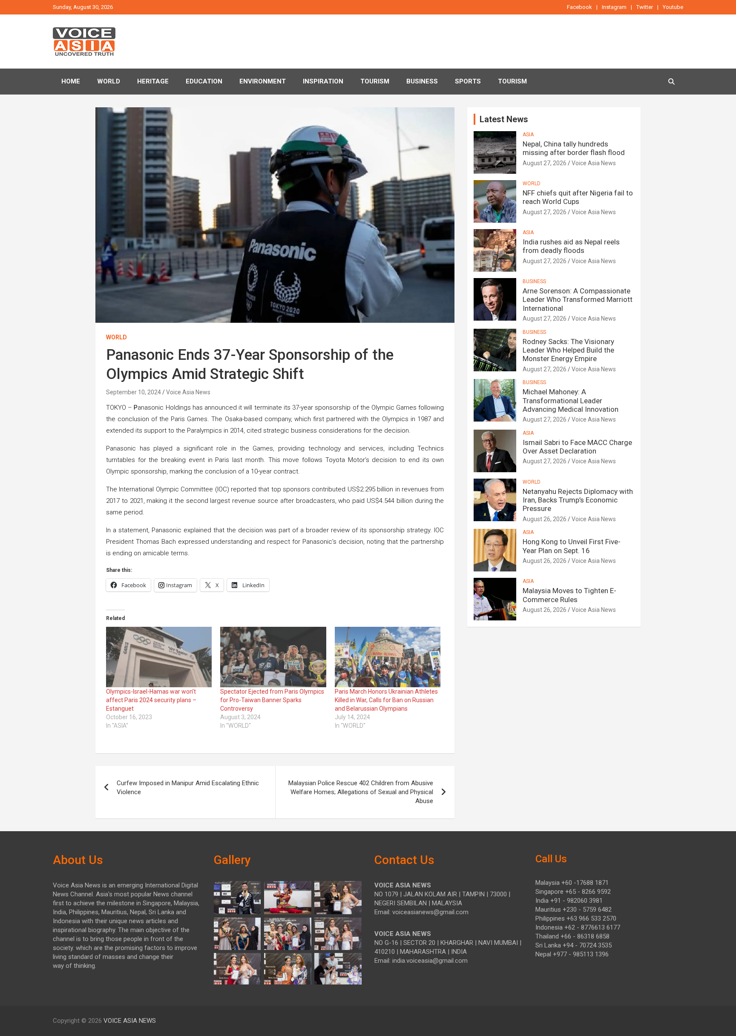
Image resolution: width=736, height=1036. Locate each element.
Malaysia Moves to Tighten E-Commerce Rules (569, 594)
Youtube (673, 7)
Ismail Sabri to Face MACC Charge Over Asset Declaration (577, 446)
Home (70, 81)
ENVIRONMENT (262, 81)
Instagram (614, 7)
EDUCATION (204, 81)
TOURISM (374, 81)
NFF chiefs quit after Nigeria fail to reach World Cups (578, 197)
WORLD (116, 337)
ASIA (528, 135)
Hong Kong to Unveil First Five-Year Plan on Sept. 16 (572, 545)
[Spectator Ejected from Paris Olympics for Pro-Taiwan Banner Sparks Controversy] (273, 657)
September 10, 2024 (133, 392)
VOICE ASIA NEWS (130, 1021)
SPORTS (468, 81)
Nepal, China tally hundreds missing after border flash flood (574, 148)
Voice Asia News (188, 392)
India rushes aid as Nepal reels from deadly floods (571, 246)
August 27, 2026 (544, 163)
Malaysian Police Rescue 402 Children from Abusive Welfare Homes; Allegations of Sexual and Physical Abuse (360, 792)
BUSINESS (422, 81)
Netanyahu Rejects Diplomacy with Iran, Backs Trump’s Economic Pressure (578, 500)
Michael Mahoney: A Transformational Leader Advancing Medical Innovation (570, 400)
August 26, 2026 (544, 519)
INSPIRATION (323, 81)
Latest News (504, 119)
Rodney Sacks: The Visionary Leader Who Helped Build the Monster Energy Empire (568, 350)
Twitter (644, 7)
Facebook (579, 7)
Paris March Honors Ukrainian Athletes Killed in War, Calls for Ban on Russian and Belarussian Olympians (386, 700)
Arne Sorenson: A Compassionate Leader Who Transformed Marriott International (577, 300)
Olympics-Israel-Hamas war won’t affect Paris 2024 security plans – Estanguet (151, 700)
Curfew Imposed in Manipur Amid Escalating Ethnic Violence (188, 787)
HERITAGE (153, 81)
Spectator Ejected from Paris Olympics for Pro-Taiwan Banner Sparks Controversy (272, 700)
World (108, 81)
